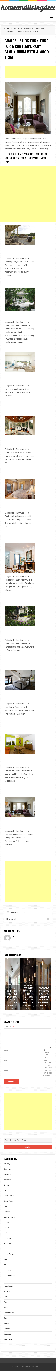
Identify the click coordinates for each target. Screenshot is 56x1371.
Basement (7, 1169)
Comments (9, 1027)
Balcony (7, 1164)
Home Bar (7, 1238)
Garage (6, 1227)
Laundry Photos (9, 1275)
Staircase (7, 1329)
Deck (6, 1190)
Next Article (11, 919)
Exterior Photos (9, 1217)
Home (8, 29)
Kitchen (6, 1265)
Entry (6, 1206)
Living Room (8, 1286)
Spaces (6, 1323)
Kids (5, 1259)
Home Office (8, 1249)
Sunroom (7, 1334)
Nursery (7, 1291)
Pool (5, 1302)
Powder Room (9, 1313)
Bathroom (7, 1174)
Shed (6, 1318)
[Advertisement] (28, 194)
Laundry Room (9, 1281)
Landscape (8, 1270)
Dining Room (8, 1201)
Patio (6, 1297)
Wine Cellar (8, 1339)
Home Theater (9, 1254)
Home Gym (8, 1243)
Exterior (7, 1212)
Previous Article (18, 912)
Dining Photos (9, 1196)
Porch (6, 1307)
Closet (6, 1185)
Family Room (17, 29)
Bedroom (7, 1180)
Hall (5, 1233)
